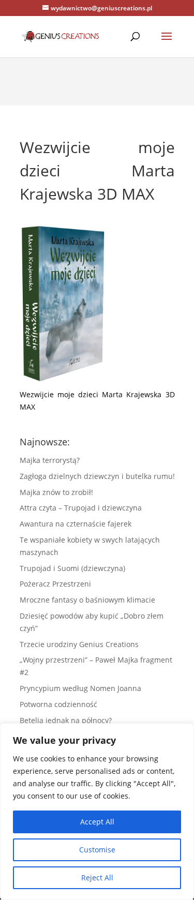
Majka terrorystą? (50, 460)
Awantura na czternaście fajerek (75, 524)
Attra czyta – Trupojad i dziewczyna (81, 508)
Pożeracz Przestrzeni (55, 584)
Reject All (97, 877)
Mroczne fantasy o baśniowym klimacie (87, 600)
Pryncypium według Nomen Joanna (80, 688)
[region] (97, 811)
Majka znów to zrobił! (56, 492)
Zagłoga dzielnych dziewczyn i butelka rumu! (97, 476)
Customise (97, 849)
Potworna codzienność (58, 704)
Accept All (97, 822)
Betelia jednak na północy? (66, 720)
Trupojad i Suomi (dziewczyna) (72, 568)
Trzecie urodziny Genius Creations (79, 644)
